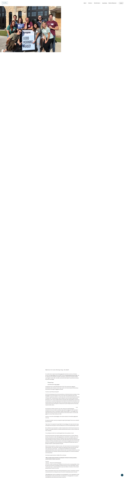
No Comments (70, 23)
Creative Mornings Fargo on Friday (71, 375)
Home (53, 379)
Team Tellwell (49, 23)
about (73, 386)
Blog (62, 17)
